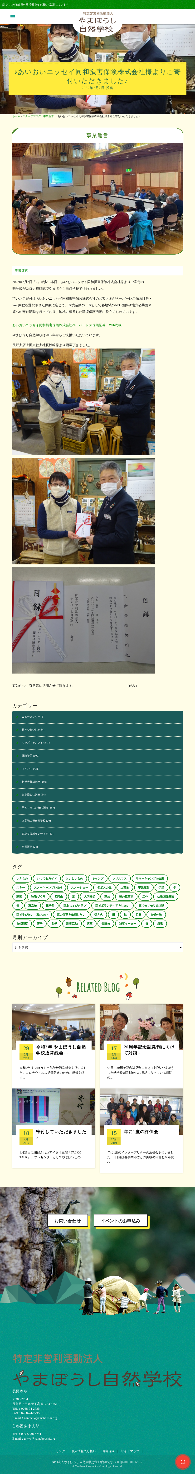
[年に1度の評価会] (141, 1130)
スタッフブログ (32, 116)
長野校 (106, 923)
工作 (145, 896)
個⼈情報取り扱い (83, 1451)
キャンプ (97, 878)
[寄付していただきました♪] (53, 1128)
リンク (60, 1451)
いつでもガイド (47, 878)
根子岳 (50, 905)
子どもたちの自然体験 (35, 807)
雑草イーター (127, 923)
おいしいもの (74, 878)
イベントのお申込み (121, 1220)
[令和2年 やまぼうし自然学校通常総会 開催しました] (53, 1046)
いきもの (22, 878)
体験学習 (27, 755)
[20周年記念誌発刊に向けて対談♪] (141, 1046)
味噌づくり (38, 896)
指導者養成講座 (31, 781)
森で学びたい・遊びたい (32, 914)
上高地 (125, 887)
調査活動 (72, 923)
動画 (19, 896)
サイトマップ (130, 1451)
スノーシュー (79, 887)
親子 (54, 923)
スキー (20, 887)
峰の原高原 (126, 896)
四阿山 (58, 896)
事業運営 (48, 116)
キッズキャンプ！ (32, 742)
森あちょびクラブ (74, 905)
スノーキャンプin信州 (48, 887)
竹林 (138, 914)
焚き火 (98, 914)
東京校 (32, 905)
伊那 (161, 887)
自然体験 (156, 914)
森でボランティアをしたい (112, 905)
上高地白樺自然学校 (33, 820)
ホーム (16, 116)
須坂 (160, 923)
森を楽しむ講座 (31, 794)
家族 (107, 896)
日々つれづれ (30, 729)
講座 (90, 923)
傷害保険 (108, 1451)
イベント (27, 768)
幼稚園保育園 (165, 896)
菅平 (40, 923)
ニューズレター (31, 716)
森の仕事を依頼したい (71, 914)
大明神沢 (89, 896)
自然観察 (22, 923)
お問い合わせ (67, 1220)
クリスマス (119, 878)
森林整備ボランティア (35, 833)
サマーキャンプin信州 (150, 878)
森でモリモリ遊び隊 (151, 905)
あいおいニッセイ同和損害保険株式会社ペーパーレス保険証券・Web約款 (67, 325)
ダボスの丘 (104, 887)
